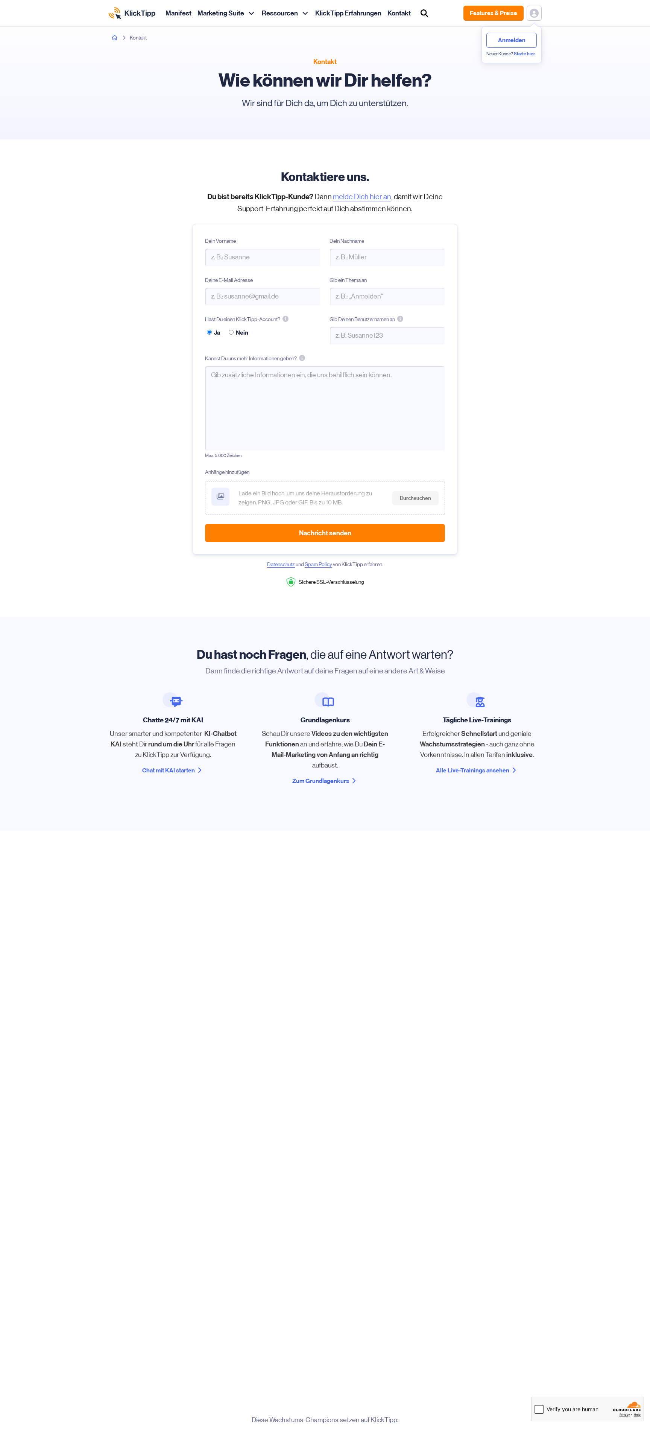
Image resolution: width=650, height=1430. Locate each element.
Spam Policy (318, 564)
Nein (242, 332)
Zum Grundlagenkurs (320, 780)
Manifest (178, 13)
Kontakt (399, 13)
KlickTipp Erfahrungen (348, 13)
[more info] (285, 319)
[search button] (424, 13)
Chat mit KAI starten (168, 770)
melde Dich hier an (362, 196)
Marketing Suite (220, 13)
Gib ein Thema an (348, 280)
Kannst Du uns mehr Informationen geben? (251, 359)
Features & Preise (493, 13)
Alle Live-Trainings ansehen (472, 770)
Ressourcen (280, 13)
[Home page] (114, 37)
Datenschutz (281, 564)
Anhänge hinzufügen (227, 472)
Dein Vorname (220, 241)
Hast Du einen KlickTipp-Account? (242, 320)
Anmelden (511, 40)
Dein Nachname (347, 241)
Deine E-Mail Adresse (229, 280)
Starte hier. (525, 53)
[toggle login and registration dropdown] (534, 13)
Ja (217, 332)
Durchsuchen (415, 498)
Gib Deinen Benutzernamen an (362, 320)
